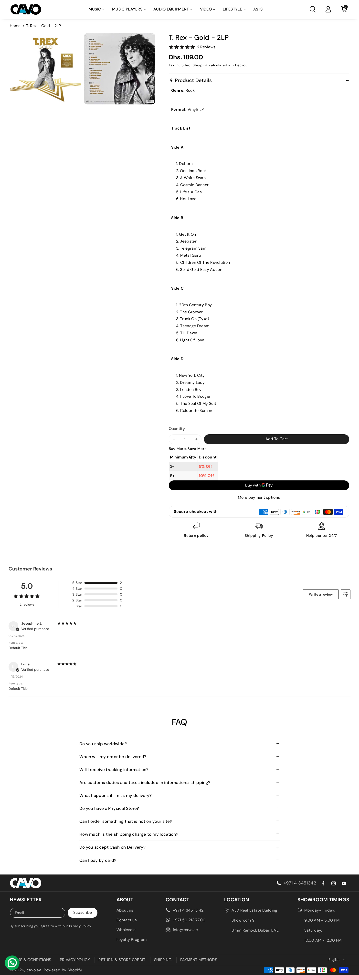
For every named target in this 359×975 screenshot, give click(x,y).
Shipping (200, 65)
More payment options (259, 497)
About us (124, 910)
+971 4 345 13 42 (188, 910)
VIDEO (206, 9)
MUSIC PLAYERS (127, 9)
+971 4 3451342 (300, 883)
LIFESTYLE (232, 9)
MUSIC (95, 9)
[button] (97, 9)
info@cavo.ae (185, 929)
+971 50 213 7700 (189, 920)
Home (15, 25)
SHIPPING (162, 959)
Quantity (177, 428)
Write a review (321, 594)
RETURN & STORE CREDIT (121, 959)
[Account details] (328, 9)
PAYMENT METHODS (198, 959)
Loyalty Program (131, 939)
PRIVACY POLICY (75, 959)
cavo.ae (34, 970)
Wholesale (126, 929)
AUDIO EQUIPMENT (171, 9)
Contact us (126, 920)
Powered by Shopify (63, 970)
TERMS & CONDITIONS (30, 959)
